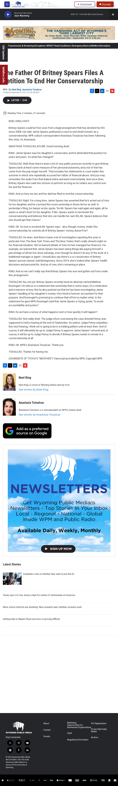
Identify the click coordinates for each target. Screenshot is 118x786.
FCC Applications (98, 723)
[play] (8, 14)
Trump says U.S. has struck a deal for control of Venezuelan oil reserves (39, 595)
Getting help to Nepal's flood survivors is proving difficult (31, 619)
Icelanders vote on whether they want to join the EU (48, 574)
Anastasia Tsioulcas (32, 89)
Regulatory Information (77, 740)
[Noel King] (9, 382)
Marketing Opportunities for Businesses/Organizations (77, 725)
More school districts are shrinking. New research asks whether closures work (42, 607)
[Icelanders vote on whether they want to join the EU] (12, 578)
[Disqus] (59, 674)
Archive (94, 737)
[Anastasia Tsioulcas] (9, 407)
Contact (47, 730)
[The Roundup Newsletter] (59, 500)
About (46, 723)
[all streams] (114, 14)
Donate (106, 4)
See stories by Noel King (33, 389)
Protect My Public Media (99, 730)
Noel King (16, 89)
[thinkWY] (103, 780)
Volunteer (86, 4)
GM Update (3, 52)
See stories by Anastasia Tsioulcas (39, 414)
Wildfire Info (3, 75)
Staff (69, 733)
